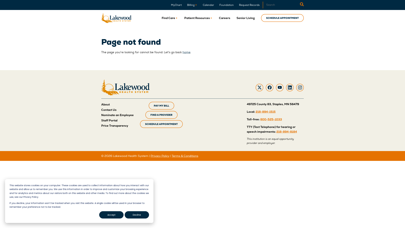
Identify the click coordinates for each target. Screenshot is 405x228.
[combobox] (281, 5)
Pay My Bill (161, 105)
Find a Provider (161, 114)
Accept (111, 214)
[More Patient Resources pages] (211, 18)
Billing (191, 5)
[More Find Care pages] (176, 18)
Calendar (208, 5)
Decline (137, 214)
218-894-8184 (286, 131)
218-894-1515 (266, 112)
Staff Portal (109, 120)
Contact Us (108, 110)
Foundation (226, 5)
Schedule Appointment (282, 17)
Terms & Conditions (185, 156)
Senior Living (246, 18)
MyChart (176, 5)
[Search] (302, 5)
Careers (224, 18)
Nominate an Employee (117, 115)
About (105, 104)
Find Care (168, 18)
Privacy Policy (160, 156)
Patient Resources (197, 18)
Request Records (249, 5)
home (186, 52)
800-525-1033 (271, 119)
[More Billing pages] (196, 5)
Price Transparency (114, 125)
